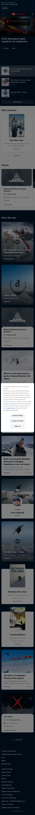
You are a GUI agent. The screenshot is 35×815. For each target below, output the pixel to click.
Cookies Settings (17, 415)
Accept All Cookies (17, 421)
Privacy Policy (10, 408)
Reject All (17, 426)
